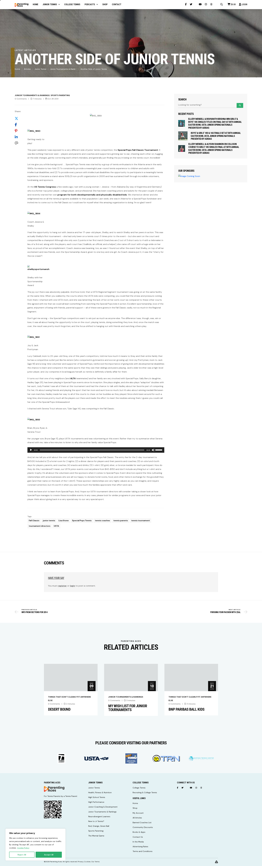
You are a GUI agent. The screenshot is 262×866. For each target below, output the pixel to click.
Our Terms (95, 862)
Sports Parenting (60, 95)
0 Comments (21, 99)
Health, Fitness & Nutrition (100, 792)
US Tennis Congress (45, 186)
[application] (95, 450)
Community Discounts (143, 827)
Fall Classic (34, 520)
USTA (56, 526)
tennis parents (120, 520)
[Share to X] (18, 119)
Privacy (80, 862)
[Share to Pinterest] (18, 131)
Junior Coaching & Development (102, 807)
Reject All (22, 854)
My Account (138, 813)
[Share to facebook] (18, 125)
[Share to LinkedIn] (18, 137)
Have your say (56, 578)
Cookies (87, 862)
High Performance (96, 802)
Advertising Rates (140, 846)
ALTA (73, 378)
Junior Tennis (40, 69)
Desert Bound (59, 709)
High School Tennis (96, 797)
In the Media (138, 841)
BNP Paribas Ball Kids (186, 709)
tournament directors (39, 526)
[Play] (31, 450)
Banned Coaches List (142, 822)
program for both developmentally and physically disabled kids (92, 194)
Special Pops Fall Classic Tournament (137, 150)
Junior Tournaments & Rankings (32, 95)
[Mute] (153, 450)
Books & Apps (139, 832)
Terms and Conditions (142, 851)
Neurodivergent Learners (99, 816)
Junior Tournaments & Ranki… (63, 69)
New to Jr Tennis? (96, 821)
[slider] (159, 449)
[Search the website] (221, 4)
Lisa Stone (64, 520)
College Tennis (139, 787)
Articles (27, 69)
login (72, 585)
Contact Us (138, 837)
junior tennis (49, 520)
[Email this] (18, 143)
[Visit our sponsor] (61, 758)
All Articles (137, 817)
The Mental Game (96, 835)
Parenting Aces (56, 862)
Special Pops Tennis (82, 520)
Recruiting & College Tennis (145, 792)
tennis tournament (140, 520)
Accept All (48, 854)
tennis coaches (102, 520)
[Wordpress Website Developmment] (216, 862)
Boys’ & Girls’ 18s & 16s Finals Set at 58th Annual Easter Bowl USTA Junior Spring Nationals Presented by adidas (216, 135)
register (62, 585)
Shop (135, 808)
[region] (35, 845)
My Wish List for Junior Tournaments (127, 708)
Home (17, 69)
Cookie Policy (23, 848)
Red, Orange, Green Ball (98, 826)
